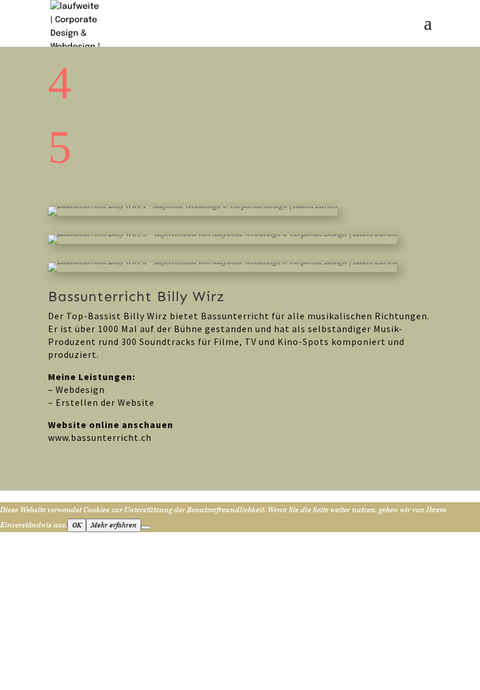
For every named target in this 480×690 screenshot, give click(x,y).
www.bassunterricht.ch (100, 437)
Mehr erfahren (113, 525)
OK (76, 525)
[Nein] (145, 527)
